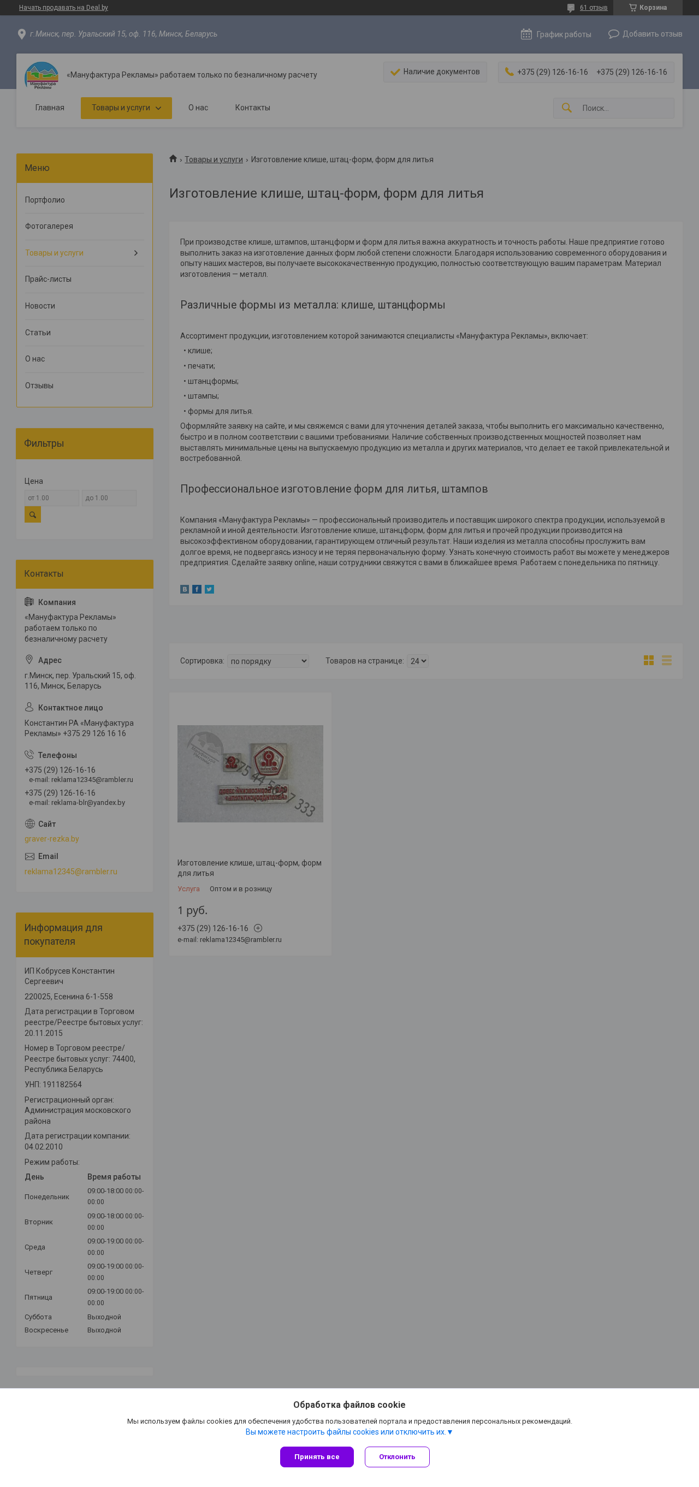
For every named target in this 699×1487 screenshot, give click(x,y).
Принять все (317, 1457)
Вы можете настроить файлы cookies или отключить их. (346, 1431)
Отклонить (397, 1457)
